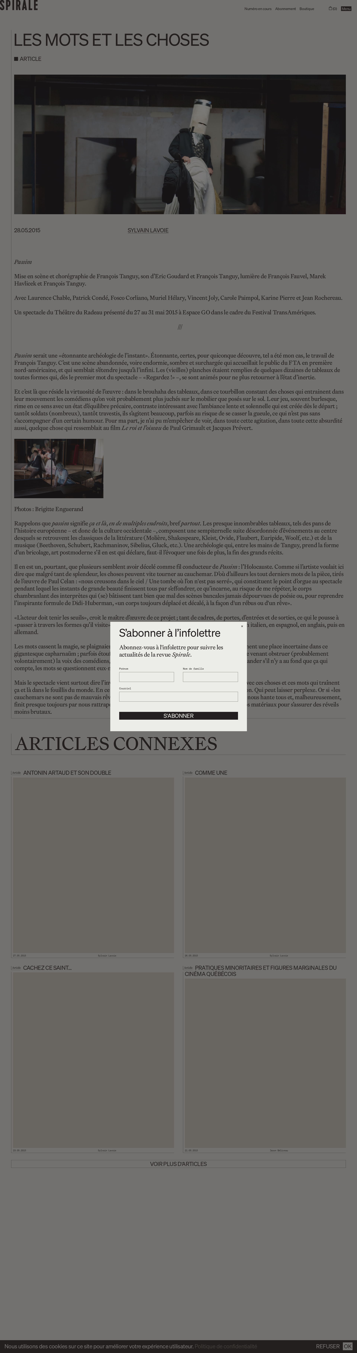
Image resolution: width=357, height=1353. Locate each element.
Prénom (123, 668)
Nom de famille (193, 668)
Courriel (125, 688)
